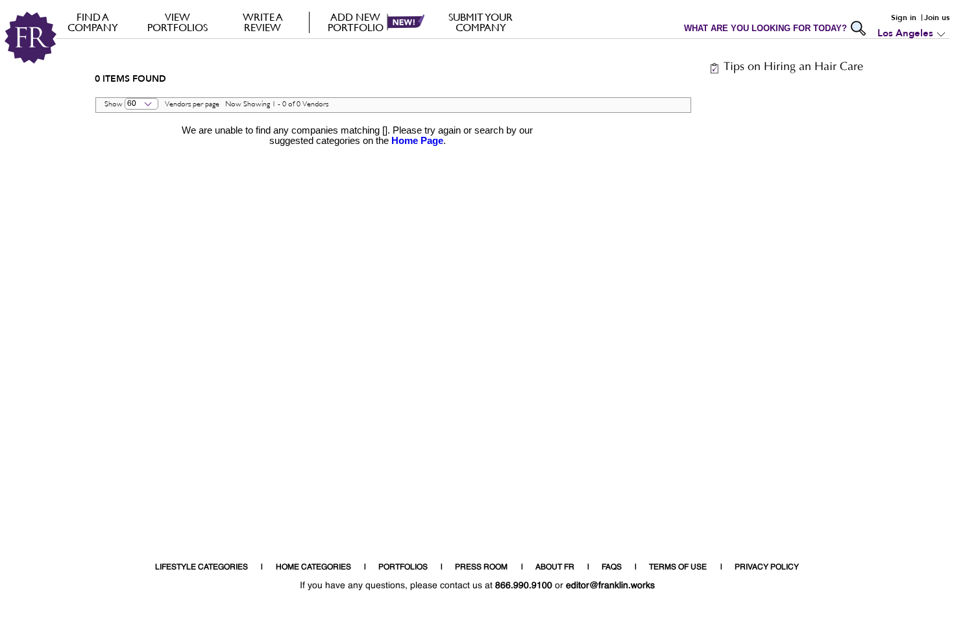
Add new (356, 22)
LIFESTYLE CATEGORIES (201, 567)
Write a (263, 22)
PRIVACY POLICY (767, 567)
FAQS (612, 567)
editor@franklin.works (610, 585)
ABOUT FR (554, 567)
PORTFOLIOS (403, 567)
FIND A (92, 22)
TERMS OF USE (678, 567)
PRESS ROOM (481, 567)
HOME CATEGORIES (313, 567)
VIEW (177, 22)
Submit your (480, 22)
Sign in (903, 17)
